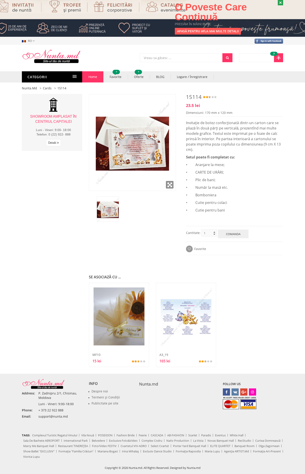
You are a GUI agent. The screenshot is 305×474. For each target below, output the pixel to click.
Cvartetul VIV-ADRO (134, 446)
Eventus (220, 435)
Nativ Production (177, 441)
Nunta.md (29, 88)
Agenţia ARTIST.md (236, 451)
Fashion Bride (126, 435)
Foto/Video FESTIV (104, 446)
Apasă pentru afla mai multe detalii (208, 31)
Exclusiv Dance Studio (157, 451)
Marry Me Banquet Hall (38, 446)
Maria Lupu (212, 451)
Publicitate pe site (105, 403)
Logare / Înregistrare (192, 77)
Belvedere (98, 441)
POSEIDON (105, 435)
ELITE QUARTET (220, 446)
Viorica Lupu (31, 457)
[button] (29, 41)
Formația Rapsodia (188, 451)
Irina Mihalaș (130, 451)
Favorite (115, 75)
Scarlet (192, 435)
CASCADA (157, 435)
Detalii (52, 142)
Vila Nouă (87, 435)
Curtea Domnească (267, 441)
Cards (47, 88)
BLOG (160, 77)
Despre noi (100, 391)
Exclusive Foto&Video (123, 441)
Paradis (206, 435)
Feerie (143, 435)
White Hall (236, 435)
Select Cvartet (160, 446)
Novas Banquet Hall (220, 441)
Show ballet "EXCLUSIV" (38, 451)
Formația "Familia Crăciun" (76, 451)
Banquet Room (244, 446)
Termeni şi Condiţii (106, 397)
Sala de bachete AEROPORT (41, 441)
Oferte (139, 75)
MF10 (96, 355)
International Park (76, 441)
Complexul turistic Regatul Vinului (54, 435)
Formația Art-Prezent (267, 451)
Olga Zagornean (269, 446)
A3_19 (163, 355)
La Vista (198, 441)
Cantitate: (193, 233)
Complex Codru (152, 441)
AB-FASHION (175, 435)
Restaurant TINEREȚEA (73, 446)
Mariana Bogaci (108, 451)
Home (92, 77)
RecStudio (244, 441)
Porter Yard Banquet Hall (189, 446)
